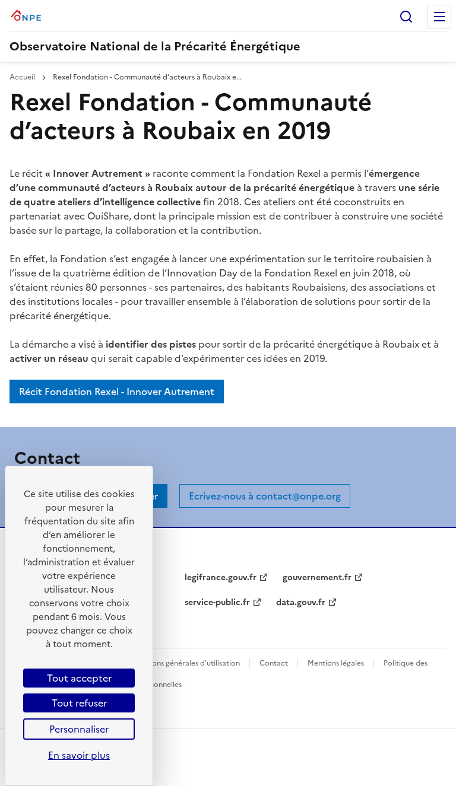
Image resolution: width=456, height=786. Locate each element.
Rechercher (406, 16)
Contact (273, 663)
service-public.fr (217, 602)
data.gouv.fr (300, 602)
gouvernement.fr (317, 577)
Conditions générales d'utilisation (183, 663)
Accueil (23, 77)
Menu (439, 16)
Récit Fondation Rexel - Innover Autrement (116, 391)
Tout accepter (79, 678)
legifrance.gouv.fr (220, 577)
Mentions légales (336, 663)
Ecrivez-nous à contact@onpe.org (265, 496)
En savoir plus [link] (79, 755)
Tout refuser (79, 703)
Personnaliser (79, 729)
